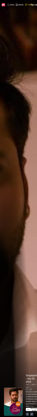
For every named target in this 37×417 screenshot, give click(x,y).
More (32, 406)
